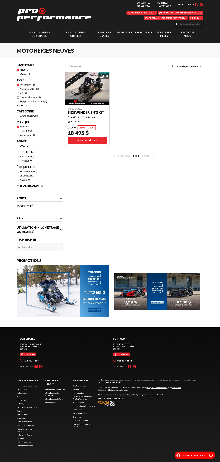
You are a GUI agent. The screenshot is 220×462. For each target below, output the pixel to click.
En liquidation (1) (28, 171)
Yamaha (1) (25, 126)
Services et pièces (80, 413)
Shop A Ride (118, 398)
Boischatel (143, 2)
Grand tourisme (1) (29, 115)
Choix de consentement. (118, 390)
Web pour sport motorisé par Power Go (148, 395)
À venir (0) (25, 179)
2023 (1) (24, 145)
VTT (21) (24, 93)
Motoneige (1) (27, 84)
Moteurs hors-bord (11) (32, 97)
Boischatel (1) (27, 156)
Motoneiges (21, 404)
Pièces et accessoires (81, 420)
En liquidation (22, 389)
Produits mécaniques (25, 425)
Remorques (21, 418)
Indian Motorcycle (24, 442)
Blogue (76, 389)
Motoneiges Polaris (24, 435)
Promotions (143, 32)
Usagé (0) (25, 73)
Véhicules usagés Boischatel (52, 394)
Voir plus (20, 105)
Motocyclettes (22, 393)
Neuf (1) (24, 69)
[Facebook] (197, 4)
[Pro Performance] (54, 14)
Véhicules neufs (27, 380)
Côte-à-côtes (22, 400)
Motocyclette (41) (29, 88)
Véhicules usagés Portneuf (55, 399)
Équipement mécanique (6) (33, 101)
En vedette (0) (27, 175)
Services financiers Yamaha (84, 406)
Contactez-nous (79, 386)
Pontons (20, 411)
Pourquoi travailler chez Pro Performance (82, 397)
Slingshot (20, 438)
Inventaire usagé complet (55, 389)
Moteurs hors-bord (24, 422)
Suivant (146, 155)
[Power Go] (131, 403)
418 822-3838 (143, 5)
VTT (18, 396)
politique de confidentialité (156, 387)
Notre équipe (78, 393)
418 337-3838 (164, 5)
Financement (125, 32)
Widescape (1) (27, 134)
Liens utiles (80, 380)
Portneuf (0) (26, 160)
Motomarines (22, 414)
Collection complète (25, 446)
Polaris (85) (26, 130)
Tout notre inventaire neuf (27, 386)
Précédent (124, 155)
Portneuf (163, 2)
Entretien (77, 417)
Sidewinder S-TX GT (86, 112)
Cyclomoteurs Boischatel (27, 407)
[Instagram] (201, 4)
